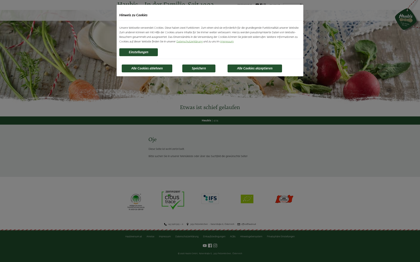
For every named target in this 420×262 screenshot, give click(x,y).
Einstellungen (138, 52)
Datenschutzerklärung (189, 41)
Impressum (227, 41)
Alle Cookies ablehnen (147, 68)
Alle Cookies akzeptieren (255, 68)
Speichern (199, 68)
